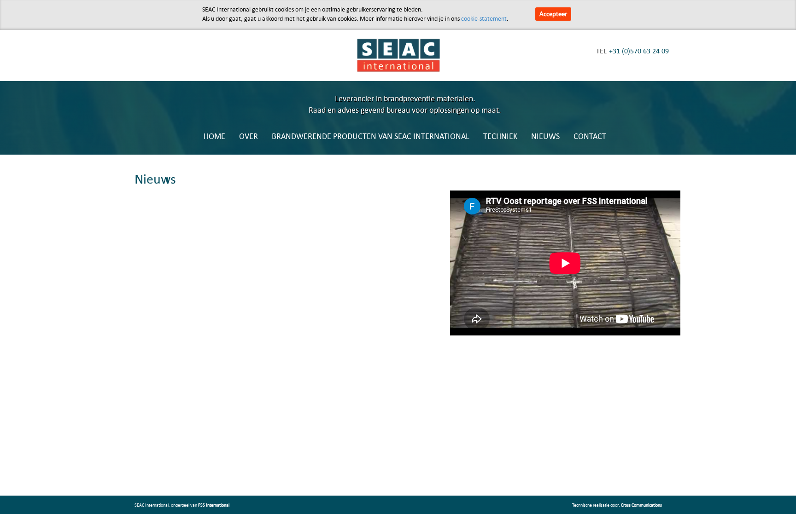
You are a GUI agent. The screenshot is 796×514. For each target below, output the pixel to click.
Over (248, 136)
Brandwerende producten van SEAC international (370, 136)
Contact (590, 136)
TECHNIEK (500, 136)
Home (214, 136)
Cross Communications (641, 505)
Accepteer (553, 13)
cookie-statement (484, 18)
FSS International (213, 505)
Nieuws (545, 136)
